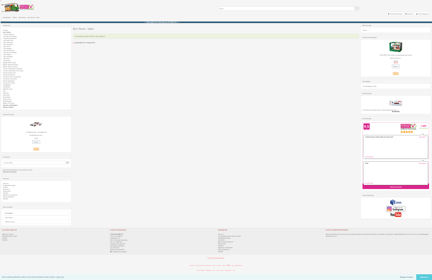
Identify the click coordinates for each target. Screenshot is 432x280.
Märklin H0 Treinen (9, 103)
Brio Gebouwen (8, 44)
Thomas (208, 270)
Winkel (15, 17)
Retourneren (7, 191)
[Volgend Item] (34, 149)
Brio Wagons (7, 54)
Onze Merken (9, 213)
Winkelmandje (366, 25)
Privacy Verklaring (8, 197)
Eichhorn (219, 265)
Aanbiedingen (7, 101)
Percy (214, 265)
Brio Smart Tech (8, 40)
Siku (4, 91)
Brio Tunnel (7, 46)
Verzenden (6, 189)
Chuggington (7, 85)
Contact (5, 187)
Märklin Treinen (10, 222)
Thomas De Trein (199, 265)
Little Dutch (6, 95)
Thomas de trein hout (9, 73)
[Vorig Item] (37, 149)
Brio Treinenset (8, 42)
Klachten (5, 193)
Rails (224, 265)
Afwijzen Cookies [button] (406, 277)
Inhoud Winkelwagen (395, 14)
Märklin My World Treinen (10, 65)
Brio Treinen (22, 17)
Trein (228, 265)
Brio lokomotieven (9, 50)
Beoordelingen (367, 93)
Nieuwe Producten (8, 114)
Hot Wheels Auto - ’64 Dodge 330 (36, 132)
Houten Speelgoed (9, 81)
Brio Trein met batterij (10, 52)
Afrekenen (410, 14)
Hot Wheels (6, 87)
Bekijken (36, 142)
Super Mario (6, 97)
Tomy (198, 270)
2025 (222, 270)
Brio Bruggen (8, 48)
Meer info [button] (60, 277)
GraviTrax (6, 93)
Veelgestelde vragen (9, 185)
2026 (213, 270)
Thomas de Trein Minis (10, 79)
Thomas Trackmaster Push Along (13, 71)
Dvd (234, 270)
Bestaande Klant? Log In (9, 236)
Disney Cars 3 (7, 99)
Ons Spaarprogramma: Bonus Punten (229, 236)
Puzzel (218, 270)
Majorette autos (7, 89)
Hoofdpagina (7, 17)
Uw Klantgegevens (423, 14)
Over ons (5, 183)
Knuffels (5, 30)
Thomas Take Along (237, 265)
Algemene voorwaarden (10, 195)
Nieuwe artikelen (9, 34)
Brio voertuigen (8, 56)
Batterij (202, 270)
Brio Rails (7, 58)
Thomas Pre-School (9, 83)
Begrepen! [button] (424, 277)
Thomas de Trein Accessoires (12, 77)
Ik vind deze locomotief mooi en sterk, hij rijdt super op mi (379, 110)
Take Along (208, 265)
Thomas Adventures (9, 75)
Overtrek (192, 265)
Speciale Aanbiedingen (10, 105)
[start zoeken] (357, 8)
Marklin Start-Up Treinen (10, 67)
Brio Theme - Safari (34, 17)
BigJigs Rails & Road (9, 62)
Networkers (7, 60)
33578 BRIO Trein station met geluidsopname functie (396, 55)
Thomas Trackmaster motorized (12, 69)
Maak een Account (8, 234)
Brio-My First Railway (10, 36)
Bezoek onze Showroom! (225, 242)
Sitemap (5, 199)
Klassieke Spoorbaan (10, 38)
